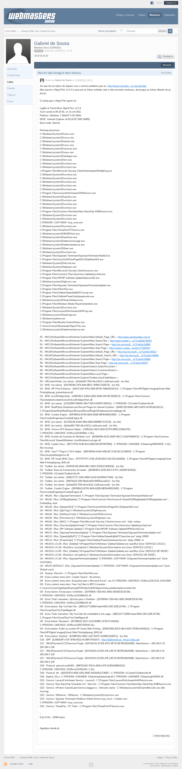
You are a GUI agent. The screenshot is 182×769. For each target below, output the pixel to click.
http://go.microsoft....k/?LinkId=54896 (131, 344)
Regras (160, 757)
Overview (12, 69)
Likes (10, 82)
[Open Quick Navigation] (121, 31)
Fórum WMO (9, 757)
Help (31, 764)
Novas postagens (107, 31)
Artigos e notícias (125, 15)
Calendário (169, 15)
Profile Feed (13, 75)
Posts (10, 101)
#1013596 (166, 73)
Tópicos (11, 95)
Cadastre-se (171, 3)
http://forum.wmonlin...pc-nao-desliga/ (127, 86)
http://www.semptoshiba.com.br (134, 337)
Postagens (167, 56)
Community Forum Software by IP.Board (160, 764)
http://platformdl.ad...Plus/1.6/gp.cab (120, 639)
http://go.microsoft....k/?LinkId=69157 (137, 351)
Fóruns (142, 15)
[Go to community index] (31, 16)
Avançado (174, 30)
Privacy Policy (171, 757)
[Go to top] (91, 765)
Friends (11, 88)
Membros (155, 15)
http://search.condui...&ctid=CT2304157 (129, 348)
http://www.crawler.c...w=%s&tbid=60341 (131, 340)
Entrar (159, 3)
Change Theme (16, 764)
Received (167, 65)
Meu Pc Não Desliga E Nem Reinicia (59, 72)
